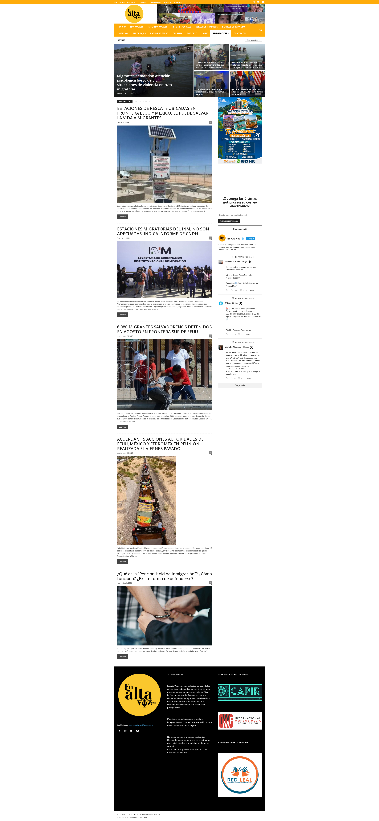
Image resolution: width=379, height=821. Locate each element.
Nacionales (136, 26)
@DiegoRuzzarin (233, 278)
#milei (245, 283)
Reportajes (139, 33)
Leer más (123, 216)
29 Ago (244, 262)
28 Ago (235, 303)
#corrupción (253, 283)
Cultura (178, 33)
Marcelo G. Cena (232, 261)
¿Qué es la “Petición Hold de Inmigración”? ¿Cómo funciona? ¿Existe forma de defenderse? (164, 576)
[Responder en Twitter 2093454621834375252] (227, 334)
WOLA (228, 303)
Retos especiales (181, 26)
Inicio (122, 26)
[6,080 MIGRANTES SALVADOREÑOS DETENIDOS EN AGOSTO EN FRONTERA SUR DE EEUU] (164, 374)
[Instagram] (254, 2)
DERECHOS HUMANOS (173, 2)
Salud (204, 33)
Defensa (121, 40)
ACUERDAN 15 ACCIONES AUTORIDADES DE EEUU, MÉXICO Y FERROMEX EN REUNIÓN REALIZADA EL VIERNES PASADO (160, 443)
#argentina (230, 283)
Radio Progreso (159, 33)
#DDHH (229, 330)
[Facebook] (249, 2)
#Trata (256, 363)
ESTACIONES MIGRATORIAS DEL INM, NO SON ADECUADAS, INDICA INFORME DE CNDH (163, 231)
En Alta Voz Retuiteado (244, 257)
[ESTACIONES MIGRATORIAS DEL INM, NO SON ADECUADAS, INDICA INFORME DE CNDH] (164, 269)
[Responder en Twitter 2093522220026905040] (227, 290)
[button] (260, 30)
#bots (239, 283)
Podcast (192, 33)
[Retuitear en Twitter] (233, 257)
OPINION (143, 2)
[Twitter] (258, 2)
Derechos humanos (207, 26)
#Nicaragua (240, 314)
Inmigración (220, 33)
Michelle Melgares (233, 347)
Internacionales (157, 26)
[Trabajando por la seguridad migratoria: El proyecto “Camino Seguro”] (211, 84)
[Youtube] (263, 2)
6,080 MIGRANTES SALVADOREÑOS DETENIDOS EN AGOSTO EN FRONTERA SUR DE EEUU (164, 329)
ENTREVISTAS (155, 2)
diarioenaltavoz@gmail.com (141, 725)
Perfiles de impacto (233, 26)
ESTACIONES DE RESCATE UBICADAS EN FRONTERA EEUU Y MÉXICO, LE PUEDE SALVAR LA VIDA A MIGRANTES (162, 112)
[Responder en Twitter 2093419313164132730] (227, 378)
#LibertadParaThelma (242, 330)
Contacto (240, 33)
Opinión (123, 33)
